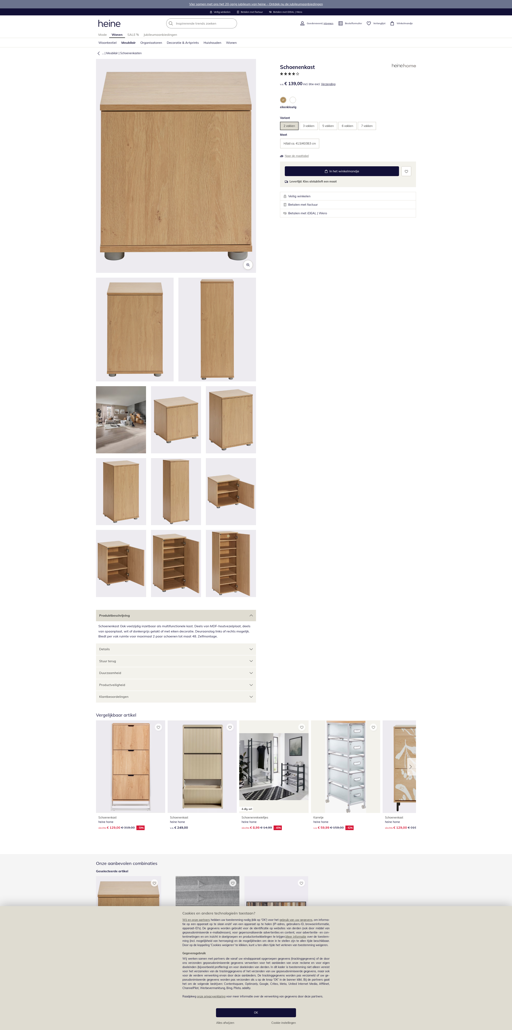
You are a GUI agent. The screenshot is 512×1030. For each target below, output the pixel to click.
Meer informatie (296, 936)
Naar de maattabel (297, 156)
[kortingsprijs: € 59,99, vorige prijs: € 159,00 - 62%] (345, 766)
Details (104, 649)
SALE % (133, 35)
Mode (102, 35)
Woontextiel (107, 43)
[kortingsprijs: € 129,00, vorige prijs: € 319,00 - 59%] (130, 766)
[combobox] (210, 23)
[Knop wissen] (232, 23)
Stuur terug (107, 661)
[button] (98, 53)
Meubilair (128, 43)
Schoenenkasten (131, 53)
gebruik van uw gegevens (295, 920)
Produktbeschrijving (114, 615)
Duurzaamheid (110, 673)
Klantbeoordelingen (113, 697)
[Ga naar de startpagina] (109, 23)
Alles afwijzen (225, 1023)
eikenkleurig (288, 107)
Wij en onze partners (196, 920)
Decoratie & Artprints (183, 43)
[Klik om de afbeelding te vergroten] (248, 265)
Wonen (117, 35)
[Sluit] (507, 893)
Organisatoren (151, 43)
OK (256, 1012)
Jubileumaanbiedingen (160, 35)
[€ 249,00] (202, 766)
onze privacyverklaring (211, 996)
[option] (283, 100)
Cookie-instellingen (283, 1023)
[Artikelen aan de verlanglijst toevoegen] (406, 171)
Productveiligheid (112, 685)
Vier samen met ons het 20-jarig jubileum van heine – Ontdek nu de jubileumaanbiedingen (256, 4)
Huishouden (212, 43)
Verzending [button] (328, 84)
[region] (256, 968)
